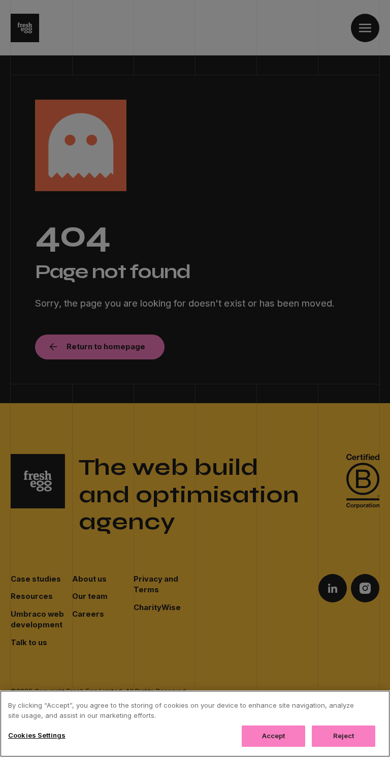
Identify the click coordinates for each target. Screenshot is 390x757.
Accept (273, 736)
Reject (343, 736)
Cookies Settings (37, 735)
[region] (195, 723)
